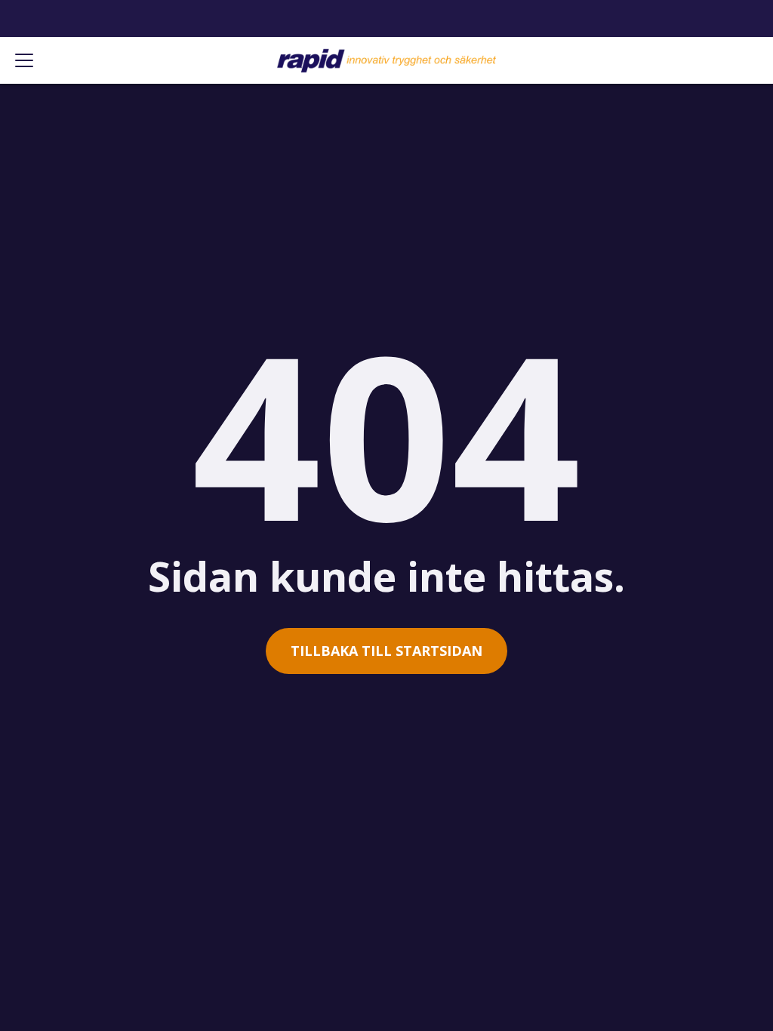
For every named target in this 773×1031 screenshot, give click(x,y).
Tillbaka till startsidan (386, 651)
